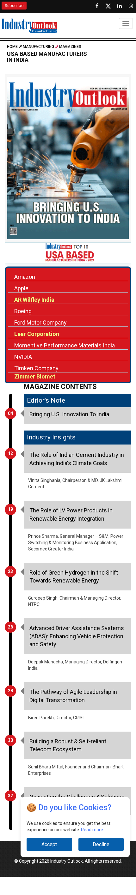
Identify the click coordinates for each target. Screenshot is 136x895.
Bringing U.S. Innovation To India (69, 414)
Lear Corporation (36, 334)
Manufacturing (38, 46)
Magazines (70, 46)
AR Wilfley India (34, 299)
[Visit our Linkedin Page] (119, 6)
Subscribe (14, 5)
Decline (101, 844)
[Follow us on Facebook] (97, 6)
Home (13, 46)
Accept (49, 844)
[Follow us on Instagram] (131, 6)
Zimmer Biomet (34, 376)
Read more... (93, 829)
